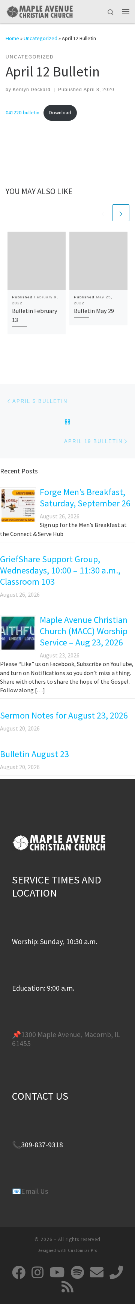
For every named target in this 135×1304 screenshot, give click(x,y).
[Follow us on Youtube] (57, 1272)
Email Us (34, 1191)
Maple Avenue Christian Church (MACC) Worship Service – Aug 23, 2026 (84, 631)
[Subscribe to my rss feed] (68, 1287)
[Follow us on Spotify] (77, 1272)
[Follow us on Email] (97, 1272)
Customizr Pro (83, 1250)
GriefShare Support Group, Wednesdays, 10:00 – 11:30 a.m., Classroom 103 (60, 570)
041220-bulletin (22, 112)
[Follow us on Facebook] (19, 1272)
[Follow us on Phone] (116, 1272)
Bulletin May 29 (94, 310)
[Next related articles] (120, 212)
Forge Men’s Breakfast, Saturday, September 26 (85, 497)
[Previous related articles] (102, 212)
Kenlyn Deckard (32, 89)
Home (12, 38)
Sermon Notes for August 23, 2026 (64, 715)
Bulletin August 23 (34, 754)
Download (60, 112)
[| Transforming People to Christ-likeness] (39, 10)
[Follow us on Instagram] (38, 1272)
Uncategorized (40, 38)
